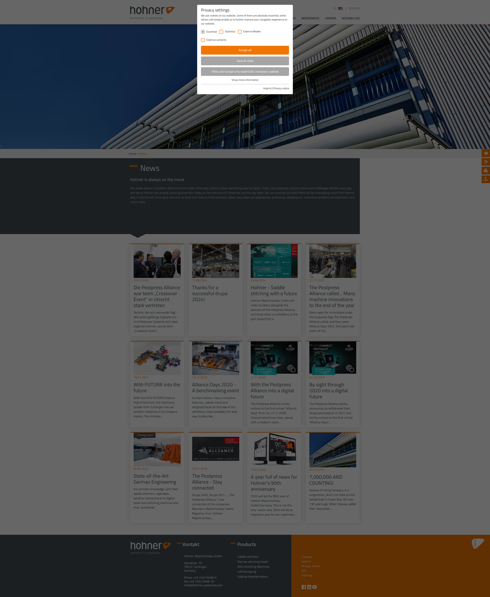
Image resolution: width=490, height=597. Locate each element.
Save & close (245, 60)
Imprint (267, 88)
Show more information (245, 80)
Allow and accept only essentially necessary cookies (245, 71)
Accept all (245, 50)
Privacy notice (281, 88)
